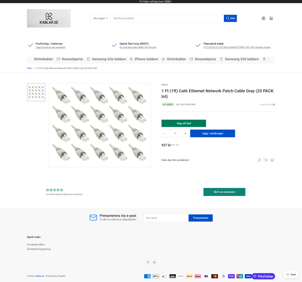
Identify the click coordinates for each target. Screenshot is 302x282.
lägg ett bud (183, 124)
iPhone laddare (144, 59)
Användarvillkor (36, 244)
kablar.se (39, 276)
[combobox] (174, 18)
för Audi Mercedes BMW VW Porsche (138, 47)
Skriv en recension (224, 192)
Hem (29, 68)
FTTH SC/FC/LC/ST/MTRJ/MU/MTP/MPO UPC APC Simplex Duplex (237, 47)
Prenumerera (200, 217)
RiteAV (164, 84)
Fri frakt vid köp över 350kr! (151, 1)
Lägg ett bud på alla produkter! (50, 47)
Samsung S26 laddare (107, 59)
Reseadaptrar (70, 59)
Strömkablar (41, 59)
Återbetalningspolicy (39, 249)
